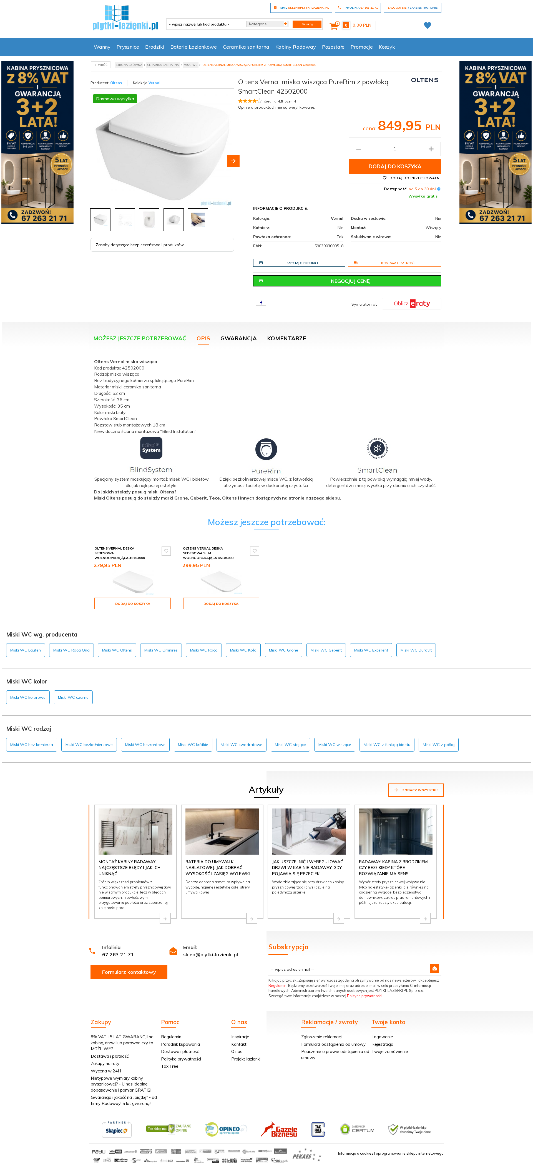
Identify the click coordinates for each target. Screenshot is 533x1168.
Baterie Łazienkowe (193, 47)
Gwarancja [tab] (238, 338)
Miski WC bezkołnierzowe (89, 744)
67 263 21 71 (118, 954)
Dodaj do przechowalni (415, 178)
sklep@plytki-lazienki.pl (210, 954)
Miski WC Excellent (371, 650)
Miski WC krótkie (193, 744)
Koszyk (387, 47)
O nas (236, 1051)
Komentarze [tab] (286, 338)
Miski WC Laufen (25, 650)
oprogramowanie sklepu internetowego (410, 1153)
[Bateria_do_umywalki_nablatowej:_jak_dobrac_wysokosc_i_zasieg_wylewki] (251, 918)
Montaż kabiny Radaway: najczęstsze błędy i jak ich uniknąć (129, 867)
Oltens (116, 83)
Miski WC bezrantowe (145, 744)
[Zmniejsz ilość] (358, 149)
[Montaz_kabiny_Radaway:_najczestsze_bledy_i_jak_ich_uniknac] (165, 918)
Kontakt (239, 1044)
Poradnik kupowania (180, 1044)
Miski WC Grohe (283, 650)
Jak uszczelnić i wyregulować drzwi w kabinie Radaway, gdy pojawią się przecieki (307, 867)
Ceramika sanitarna (246, 47)
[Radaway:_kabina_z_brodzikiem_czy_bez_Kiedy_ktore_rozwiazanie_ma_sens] (425, 918)
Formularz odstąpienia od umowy (333, 1044)
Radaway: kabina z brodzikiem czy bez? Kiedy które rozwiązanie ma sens (393, 867)
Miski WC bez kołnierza (31, 744)
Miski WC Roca (204, 650)
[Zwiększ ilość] (431, 149)
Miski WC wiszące (334, 744)
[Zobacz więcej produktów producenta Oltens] (425, 79)
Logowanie (382, 1036)
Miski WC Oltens (117, 650)
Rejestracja (382, 1044)
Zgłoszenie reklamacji (321, 1036)
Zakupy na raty (105, 1063)
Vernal (154, 83)
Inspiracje (240, 1036)
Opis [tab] (203, 338)
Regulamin (277, 985)
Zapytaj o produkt (302, 263)
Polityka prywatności (181, 1059)
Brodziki (154, 47)
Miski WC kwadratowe (241, 744)
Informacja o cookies (355, 1153)
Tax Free (169, 1066)
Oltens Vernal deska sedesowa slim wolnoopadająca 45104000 (208, 553)
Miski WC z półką (438, 744)
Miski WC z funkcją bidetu (387, 744)
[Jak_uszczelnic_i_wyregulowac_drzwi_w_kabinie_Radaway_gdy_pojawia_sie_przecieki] (338, 918)
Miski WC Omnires (161, 650)
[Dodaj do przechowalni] (166, 551)
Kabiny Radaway (295, 47)
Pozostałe (333, 47)
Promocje (362, 47)
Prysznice (128, 47)
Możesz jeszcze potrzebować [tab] (139, 338)
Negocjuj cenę (350, 281)
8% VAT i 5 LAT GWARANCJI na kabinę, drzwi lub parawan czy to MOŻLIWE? (122, 1042)
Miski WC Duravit (416, 650)
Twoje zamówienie (389, 1051)
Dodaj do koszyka (395, 166)
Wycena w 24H (106, 1071)
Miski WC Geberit (326, 650)
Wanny (102, 47)
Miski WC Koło (243, 650)
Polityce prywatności (364, 996)
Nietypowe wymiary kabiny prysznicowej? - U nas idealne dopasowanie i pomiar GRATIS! (121, 1084)
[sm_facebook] (261, 302)
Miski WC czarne (73, 697)
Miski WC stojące (290, 744)
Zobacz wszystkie (419, 790)
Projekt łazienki (245, 1059)
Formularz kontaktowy (129, 972)
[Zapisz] (434, 968)
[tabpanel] (266, 431)
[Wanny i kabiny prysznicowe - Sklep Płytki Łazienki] (125, 17)
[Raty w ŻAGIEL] (411, 303)
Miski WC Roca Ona (71, 650)
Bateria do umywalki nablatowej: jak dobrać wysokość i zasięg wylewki (217, 867)
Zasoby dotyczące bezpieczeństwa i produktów (140, 244)
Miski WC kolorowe (28, 697)
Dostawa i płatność (397, 263)
